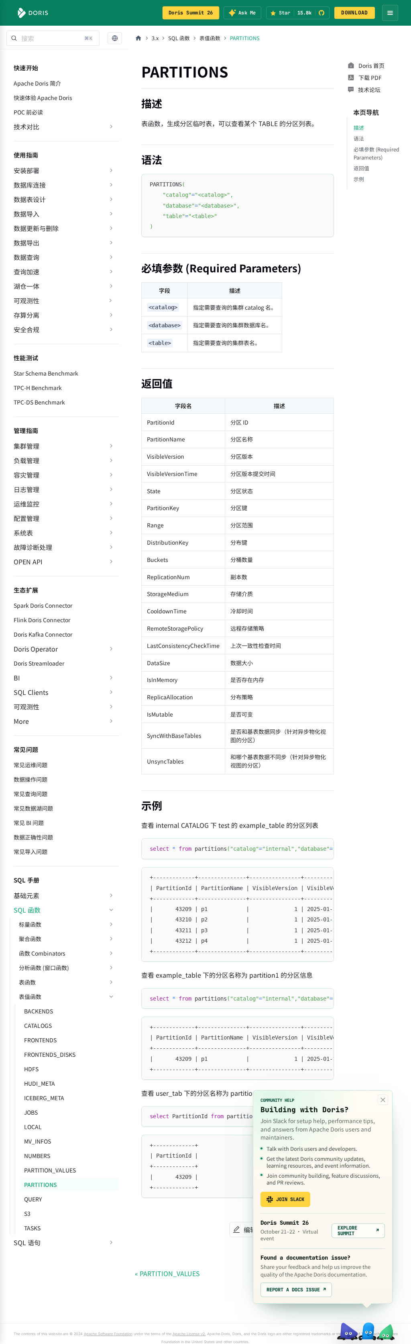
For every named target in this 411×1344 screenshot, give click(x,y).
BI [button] (17, 677)
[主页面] (138, 38)
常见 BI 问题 (29, 823)
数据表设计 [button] (30, 199)
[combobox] (53, 38)
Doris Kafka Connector (43, 634)
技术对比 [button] (26, 126)
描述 (359, 127)
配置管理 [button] (26, 518)
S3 (27, 1213)
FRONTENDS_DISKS (49, 1054)
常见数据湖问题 (33, 808)
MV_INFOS (37, 1141)
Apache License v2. (189, 1334)
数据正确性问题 (33, 837)
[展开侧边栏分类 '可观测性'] (110, 300)
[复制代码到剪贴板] (324, 183)
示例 (359, 179)
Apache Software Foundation (108, 1334)
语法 (359, 138)
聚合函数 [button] (30, 939)
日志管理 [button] (26, 489)
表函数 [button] (27, 982)
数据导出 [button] (26, 242)
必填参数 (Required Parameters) (376, 153)
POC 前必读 (28, 112)
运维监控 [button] (26, 504)
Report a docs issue (296, 1290)
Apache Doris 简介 (37, 83)
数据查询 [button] (26, 257)
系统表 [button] (23, 532)
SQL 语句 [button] (27, 1242)
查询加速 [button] (26, 271)
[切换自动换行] (309, 848)
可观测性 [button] (26, 706)
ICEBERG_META (44, 1098)
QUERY (33, 1199)
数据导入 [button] (26, 214)
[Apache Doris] (33, 13)
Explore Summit (358, 1231)
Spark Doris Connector (43, 605)
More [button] (21, 721)
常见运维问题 (30, 765)
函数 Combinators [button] (42, 953)
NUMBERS (37, 1156)
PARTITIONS (40, 1185)
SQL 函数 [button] (27, 910)
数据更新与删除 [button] (36, 228)
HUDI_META (39, 1083)
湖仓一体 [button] (26, 286)
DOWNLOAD (354, 12)
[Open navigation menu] (390, 13)
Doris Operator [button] (36, 649)
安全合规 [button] (26, 329)
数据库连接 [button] (30, 185)
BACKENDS (38, 1011)
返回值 (361, 168)
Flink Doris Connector (42, 620)
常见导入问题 (30, 852)
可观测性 (26, 300)
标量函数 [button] (30, 924)
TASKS (32, 1228)
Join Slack (290, 1199)
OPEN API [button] (28, 561)
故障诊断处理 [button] (33, 547)
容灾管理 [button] (26, 475)
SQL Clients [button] (31, 692)
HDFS (31, 1069)
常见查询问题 (30, 794)
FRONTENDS (40, 1040)
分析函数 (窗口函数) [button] (44, 968)
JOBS (31, 1112)
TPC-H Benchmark (38, 388)
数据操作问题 (30, 779)
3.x (155, 38)
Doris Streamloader (39, 663)
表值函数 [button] (30, 997)
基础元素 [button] (26, 895)
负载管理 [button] (26, 460)
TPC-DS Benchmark (39, 402)
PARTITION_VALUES (50, 1170)
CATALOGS (38, 1025)
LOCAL (33, 1127)
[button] (115, 38)
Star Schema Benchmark (46, 373)
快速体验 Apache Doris (43, 98)
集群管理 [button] (26, 446)
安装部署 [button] (26, 170)
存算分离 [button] (26, 315)
